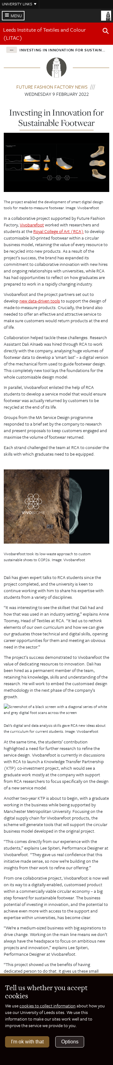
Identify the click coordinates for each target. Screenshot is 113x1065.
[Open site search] (105, 32)
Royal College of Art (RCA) (58, 231)
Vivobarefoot (32, 224)
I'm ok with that (27, 1041)
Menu (16, 16)
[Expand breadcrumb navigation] (11, 50)
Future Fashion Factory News (52, 86)
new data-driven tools (39, 300)
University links (17, 4)
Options (69, 1041)
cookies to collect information (47, 1005)
